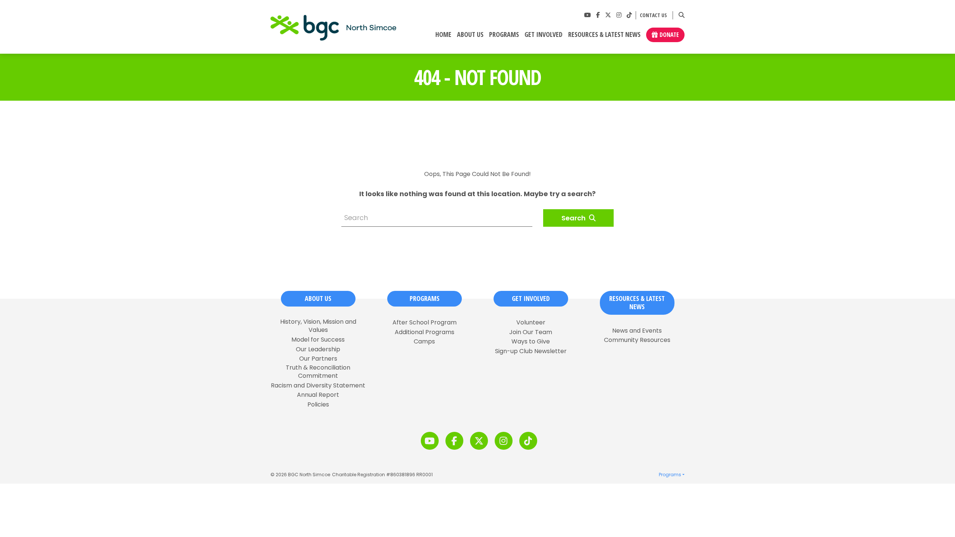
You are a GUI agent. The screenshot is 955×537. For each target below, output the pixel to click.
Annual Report (318, 395)
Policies (318, 405)
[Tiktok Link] (629, 15)
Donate (669, 35)
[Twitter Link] (608, 15)
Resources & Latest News (604, 35)
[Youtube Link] (587, 15)
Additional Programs (424, 332)
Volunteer (530, 322)
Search (574, 218)
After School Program (424, 322)
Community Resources (637, 340)
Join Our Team (530, 332)
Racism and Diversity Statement (318, 385)
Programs (504, 35)
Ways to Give (530, 341)
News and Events (637, 331)
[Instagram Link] (618, 15)
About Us (470, 35)
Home (443, 35)
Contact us (653, 15)
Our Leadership (318, 349)
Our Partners (318, 359)
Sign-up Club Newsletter (531, 351)
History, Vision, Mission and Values (318, 326)
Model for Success (318, 340)
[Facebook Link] (598, 15)
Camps (424, 341)
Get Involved (544, 35)
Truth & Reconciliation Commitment (318, 372)
